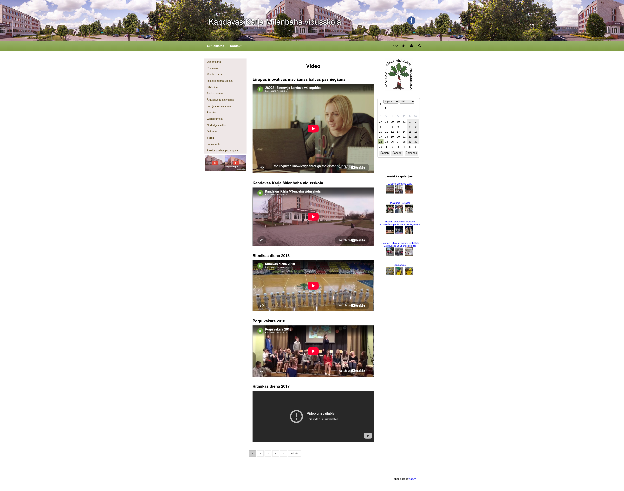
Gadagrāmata (215, 119)
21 (404, 136)
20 (398, 136)
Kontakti (236, 46)
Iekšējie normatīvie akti (220, 81)
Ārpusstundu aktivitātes (220, 100)
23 (415, 136)
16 (415, 131)
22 (410, 136)
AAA (395, 46)
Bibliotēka (212, 87)
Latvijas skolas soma (219, 106)
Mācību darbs (214, 74)
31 (404, 121)
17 (380, 136)
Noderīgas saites (216, 125)
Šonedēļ (397, 153)
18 (386, 136)
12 (392, 131)
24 (380, 141)
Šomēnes (411, 153)
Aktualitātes (215, 46)
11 (386, 131)
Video (210, 138)
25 (386, 141)
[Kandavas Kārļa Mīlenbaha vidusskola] (235, 170)
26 (392, 141)
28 (386, 121)
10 (380, 131)
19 (392, 136)
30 (398, 121)
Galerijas (212, 131)
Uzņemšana (214, 62)
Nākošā (294, 453)
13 (398, 131)
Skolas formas (215, 93)
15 (410, 131)
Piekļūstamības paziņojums (223, 150)
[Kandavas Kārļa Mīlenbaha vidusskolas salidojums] (215, 170)
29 (392, 121)
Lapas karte (213, 144)
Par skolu (212, 68)
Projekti (211, 112)
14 (404, 131)
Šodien (384, 153)
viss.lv (412, 479)
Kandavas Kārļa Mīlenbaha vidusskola (275, 21)
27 (380, 121)
